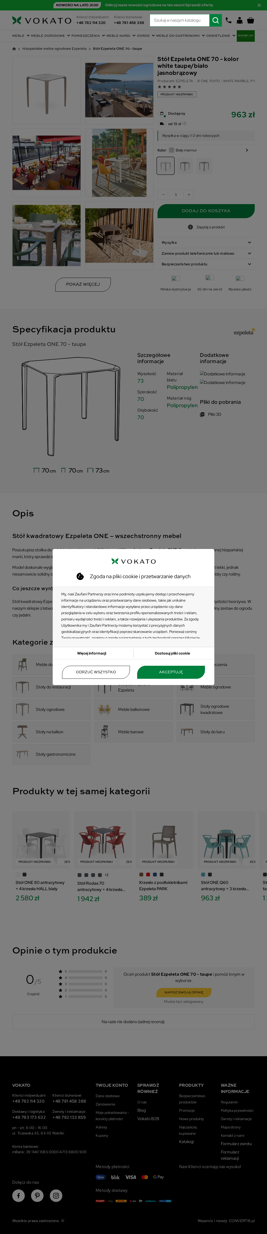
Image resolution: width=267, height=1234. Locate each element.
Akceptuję (171, 672)
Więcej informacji (91, 653)
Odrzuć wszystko (96, 672)
